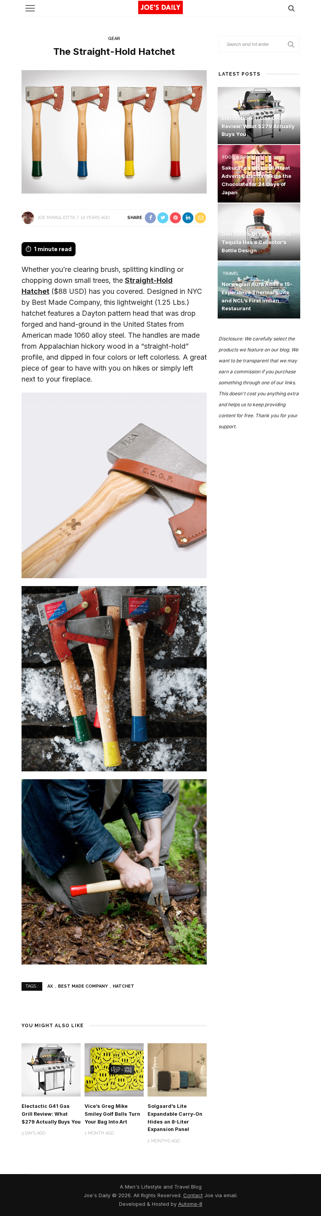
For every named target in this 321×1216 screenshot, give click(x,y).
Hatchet (123, 986)
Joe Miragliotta (56, 217)
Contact (193, 1195)
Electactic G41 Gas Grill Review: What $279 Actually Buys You (51, 1114)
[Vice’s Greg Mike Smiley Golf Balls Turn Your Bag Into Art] (114, 1069)
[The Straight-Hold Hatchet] (114, 131)
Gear (114, 38)
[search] (291, 8)
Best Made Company (83, 986)
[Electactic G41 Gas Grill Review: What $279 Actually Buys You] (51, 1069)
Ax (50, 986)
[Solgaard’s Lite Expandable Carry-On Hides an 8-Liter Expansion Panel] (177, 1069)
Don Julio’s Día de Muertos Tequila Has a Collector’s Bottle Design (256, 242)
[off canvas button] (30, 8)
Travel (230, 273)
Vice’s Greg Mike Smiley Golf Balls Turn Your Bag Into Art (112, 1114)
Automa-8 (190, 1204)
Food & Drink (238, 157)
